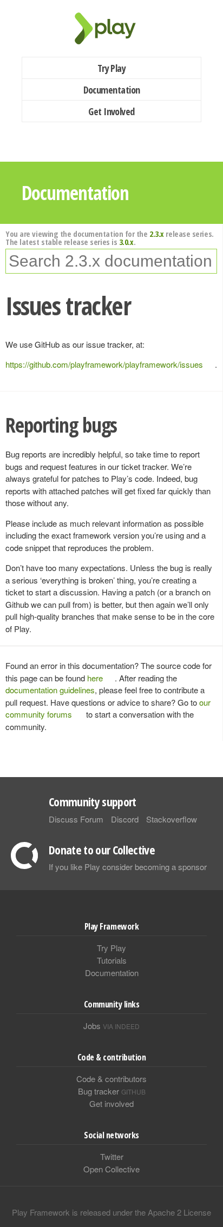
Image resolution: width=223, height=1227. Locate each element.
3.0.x (126, 241)
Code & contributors (111, 1078)
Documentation (111, 89)
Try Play (111, 68)
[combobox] (111, 261)
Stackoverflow (171, 819)
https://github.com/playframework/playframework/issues (104, 364)
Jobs (111, 1025)
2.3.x (156, 233)
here (95, 678)
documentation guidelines (50, 689)
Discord (125, 819)
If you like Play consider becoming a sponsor (128, 866)
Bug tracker (112, 1091)
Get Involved (111, 111)
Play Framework (111, 28)
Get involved (111, 1103)
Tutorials (112, 960)
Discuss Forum (76, 819)
